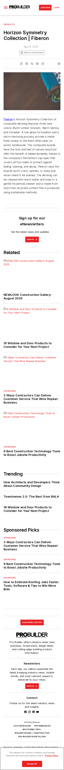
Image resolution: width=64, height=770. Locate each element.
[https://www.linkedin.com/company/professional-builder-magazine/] (33, 711)
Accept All (32, 764)
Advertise (18, 747)
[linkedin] (26, 63)
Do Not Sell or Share (34, 747)
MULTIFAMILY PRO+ (32, 729)
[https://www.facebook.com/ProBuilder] (25, 711)
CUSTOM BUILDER (22, 726)
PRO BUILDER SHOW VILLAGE (32, 736)
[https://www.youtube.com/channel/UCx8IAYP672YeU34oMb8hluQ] (37, 711)
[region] (32, 758)
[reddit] (37, 63)
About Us (8, 747)
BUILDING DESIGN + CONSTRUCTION (32, 733)
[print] (58, 63)
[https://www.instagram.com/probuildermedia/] (29, 711)
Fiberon (8, 119)
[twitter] (32, 63)
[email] (42, 63)
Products (9, 24)
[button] (6, 7)
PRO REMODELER (42, 726)
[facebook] (21, 63)
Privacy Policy (51, 747)
